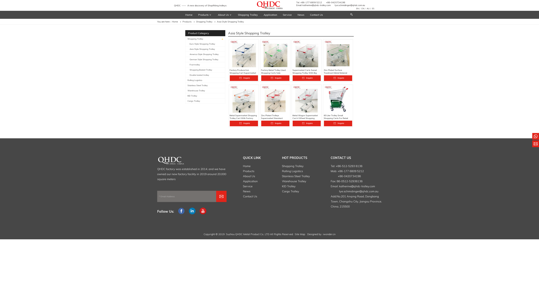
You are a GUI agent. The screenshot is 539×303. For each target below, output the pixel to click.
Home (247, 166)
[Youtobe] (203, 213)
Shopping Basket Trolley (201, 70)
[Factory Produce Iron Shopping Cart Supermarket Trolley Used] (244, 54)
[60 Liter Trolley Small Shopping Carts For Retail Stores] (338, 99)
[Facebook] (181, 213)
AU (368, 8)
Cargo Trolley (194, 101)
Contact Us (250, 196)
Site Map (300, 234)
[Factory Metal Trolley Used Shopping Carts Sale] (275, 54)
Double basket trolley (199, 75)
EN (357, 8)
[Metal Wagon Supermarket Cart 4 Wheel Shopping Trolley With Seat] (307, 99)
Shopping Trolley (195, 39)
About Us (249, 176)
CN (362, 8)
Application (250, 181)
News (246, 191)
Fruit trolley (195, 64)
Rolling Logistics (195, 80)
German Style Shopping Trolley (204, 59)
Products (248, 171)
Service (248, 186)
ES (373, 8)
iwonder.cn (329, 234)
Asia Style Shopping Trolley (202, 49)
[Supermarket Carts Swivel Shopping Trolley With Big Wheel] (307, 54)
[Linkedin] (192, 213)
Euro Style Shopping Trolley (202, 44)
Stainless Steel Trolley (198, 85)
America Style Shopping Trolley (204, 54)
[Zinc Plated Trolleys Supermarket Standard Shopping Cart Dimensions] (275, 99)
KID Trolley (192, 96)
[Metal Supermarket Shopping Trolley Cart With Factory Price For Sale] (244, 99)
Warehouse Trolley (196, 90)
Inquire (246, 77)
